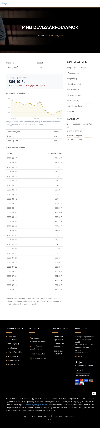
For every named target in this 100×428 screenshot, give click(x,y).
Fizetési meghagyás (76, 106)
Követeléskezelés (75, 84)
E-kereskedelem (74, 95)
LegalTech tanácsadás (77, 67)
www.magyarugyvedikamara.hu (38, 404)
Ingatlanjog (72, 78)
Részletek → (79, 357)
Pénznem (10, 63)
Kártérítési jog (73, 100)
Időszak (40, 63)
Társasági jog (73, 73)
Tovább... (71, 111)
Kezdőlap (40, 35)
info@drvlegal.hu (75, 135)
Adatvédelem (73, 89)
